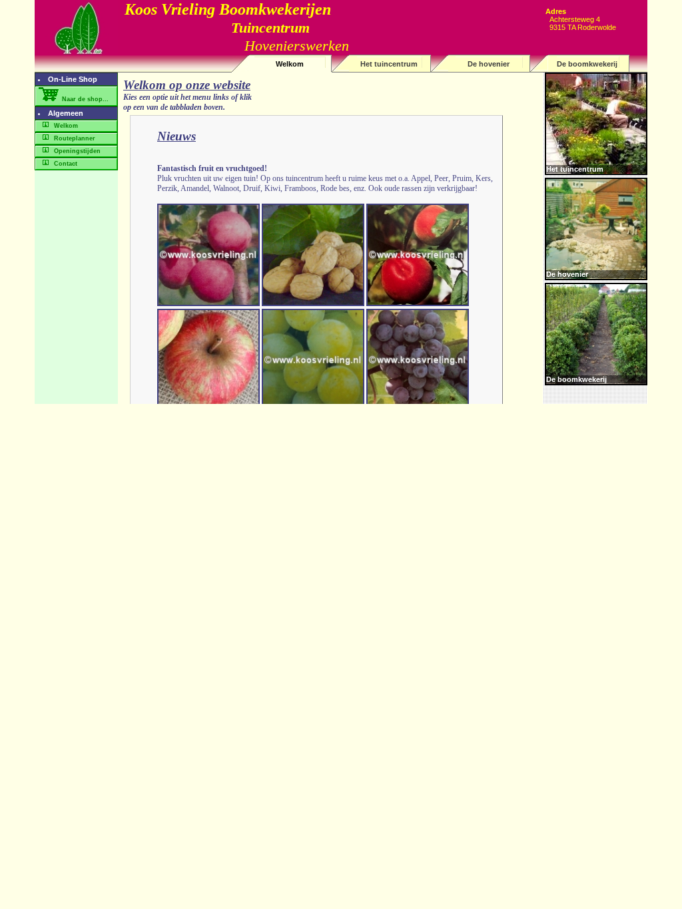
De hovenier (489, 64)
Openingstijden (76, 151)
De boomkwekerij (587, 64)
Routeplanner (73, 138)
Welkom (290, 64)
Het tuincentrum (389, 64)
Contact (64, 163)
